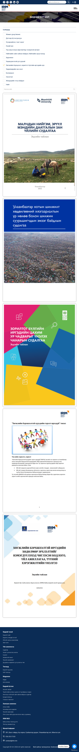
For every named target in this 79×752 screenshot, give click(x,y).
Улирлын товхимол (8, 699)
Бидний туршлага (7, 670)
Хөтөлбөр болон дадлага (10, 709)
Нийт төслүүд (6, 672)
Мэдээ (4, 679)
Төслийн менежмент (8, 660)
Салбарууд (6, 29)
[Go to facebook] (74, 746)
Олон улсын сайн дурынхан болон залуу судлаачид (17, 714)
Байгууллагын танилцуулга (10, 721)
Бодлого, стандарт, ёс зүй (10, 637)
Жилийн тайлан (7, 689)
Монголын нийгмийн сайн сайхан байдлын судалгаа (17, 694)
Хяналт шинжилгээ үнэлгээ (10, 652)
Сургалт (5, 655)
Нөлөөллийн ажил (8, 657)
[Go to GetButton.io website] (74, 750)
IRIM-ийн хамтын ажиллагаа (10, 640)
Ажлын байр (6, 707)
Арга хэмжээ (6, 682)
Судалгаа (5, 650)
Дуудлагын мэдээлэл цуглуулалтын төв (13, 662)
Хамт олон (6, 642)
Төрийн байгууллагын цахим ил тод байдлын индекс (17, 692)
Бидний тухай (6, 635)
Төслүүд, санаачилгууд (9, 724)
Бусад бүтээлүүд (7, 697)
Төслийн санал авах (8, 712)
